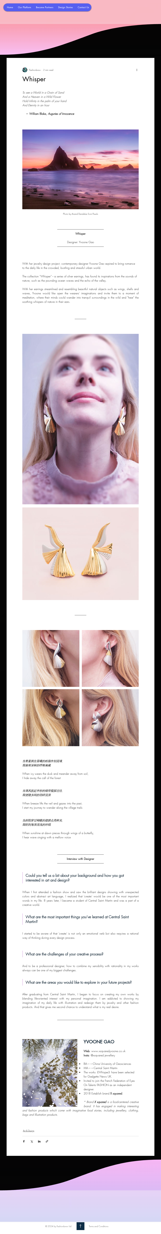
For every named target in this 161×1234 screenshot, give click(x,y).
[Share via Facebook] (23, 1141)
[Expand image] (80, 419)
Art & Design (28, 1130)
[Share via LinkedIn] (39, 1141)
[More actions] (137, 70)
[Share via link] (46, 1141)
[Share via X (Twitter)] (31, 1141)
